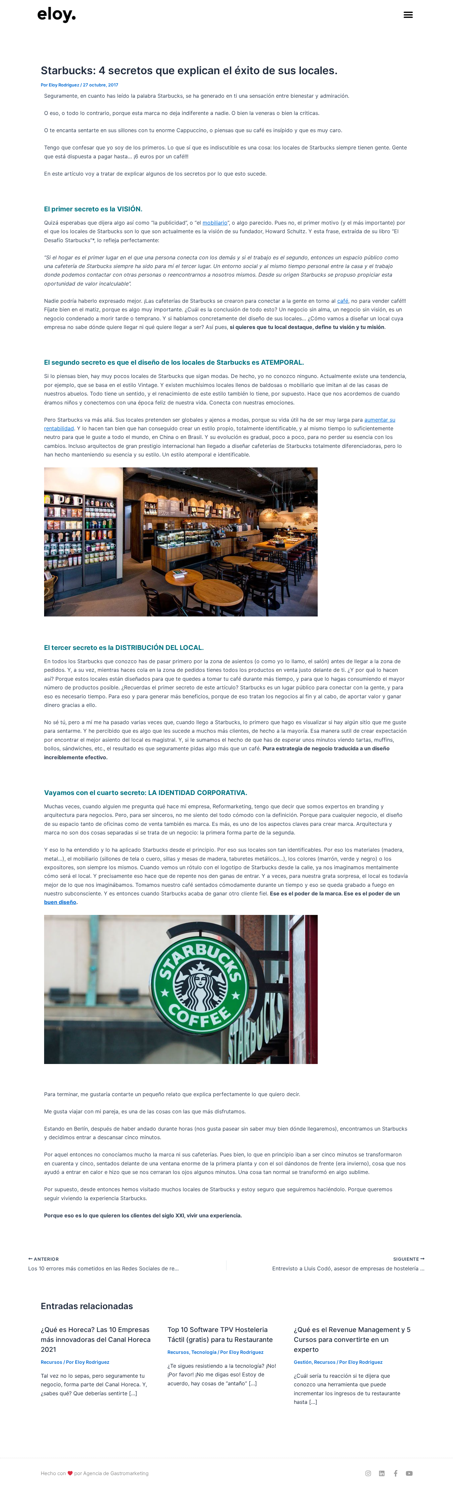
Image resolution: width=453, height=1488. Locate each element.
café (342, 300)
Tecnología (204, 1352)
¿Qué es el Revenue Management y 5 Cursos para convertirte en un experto (352, 1340)
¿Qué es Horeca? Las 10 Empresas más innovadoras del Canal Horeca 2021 (96, 1340)
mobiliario (215, 222)
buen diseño (60, 902)
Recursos (51, 1362)
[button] (408, 15)
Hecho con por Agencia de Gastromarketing (95, 1473)
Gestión (303, 1362)
